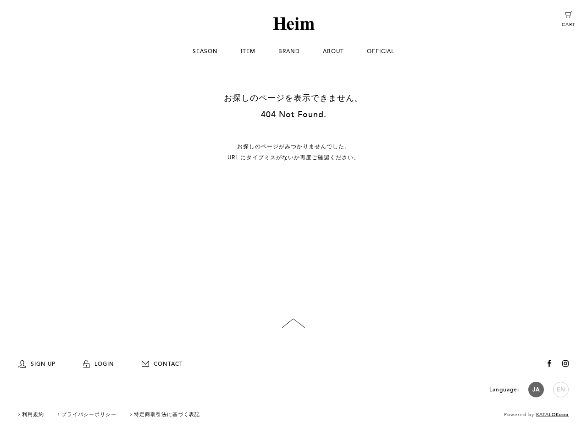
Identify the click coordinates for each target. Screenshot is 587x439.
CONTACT (168, 364)
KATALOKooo (552, 414)
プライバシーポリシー (88, 414)
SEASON (205, 51)
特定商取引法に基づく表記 (167, 414)
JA (536, 389)
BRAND (289, 51)
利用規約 (33, 414)
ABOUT (333, 51)
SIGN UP (43, 364)
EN (561, 389)
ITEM (248, 51)
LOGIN (104, 364)
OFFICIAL (380, 51)
